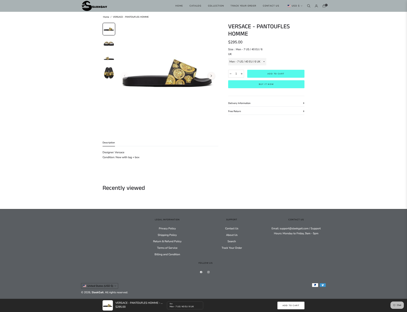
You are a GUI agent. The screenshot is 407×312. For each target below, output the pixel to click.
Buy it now (266, 84)
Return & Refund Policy (167, 241)
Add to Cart (291, 305)
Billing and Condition (167, 254)
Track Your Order (232, 248)
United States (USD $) (100, 286)
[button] (309, 6)
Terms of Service (167, 248)
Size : (245, 52)
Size (171, 304)
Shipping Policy (167, 235)
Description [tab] (109, 142)
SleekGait (98, 292)
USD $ (296, 5)
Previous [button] (124, 75)
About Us (232, 235)
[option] (168, 73)
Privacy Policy (167, 228)
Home (106, 16)
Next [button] (211, 75)
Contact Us (231, 228)
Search (232, 241)
